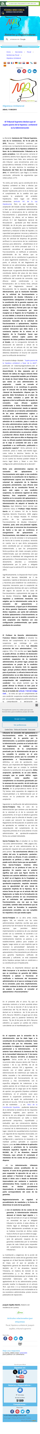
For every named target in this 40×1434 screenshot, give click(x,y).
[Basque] (35, 63)
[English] (8, 63)
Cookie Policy (9, 729)
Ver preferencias (20, 725)
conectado (23, 1353)
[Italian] (20, 63)
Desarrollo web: (28, 1421)
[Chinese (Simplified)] (27, 63)
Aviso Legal (31, 729)
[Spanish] (5, 63)
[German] (16, 63)
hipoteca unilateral (19, 1325)
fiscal (8, 1325)
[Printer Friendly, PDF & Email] (20, 1312)
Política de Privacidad (20, 729)
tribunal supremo (23, 1328)
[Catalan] (5, 66)
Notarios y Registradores (20, 34)
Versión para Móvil (20, 1364)
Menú (20, 46)
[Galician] (31, 63)
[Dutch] (23, 63)
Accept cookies (20, 719)
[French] (12, 63)
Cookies (28, 1418)
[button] (37, 705)
